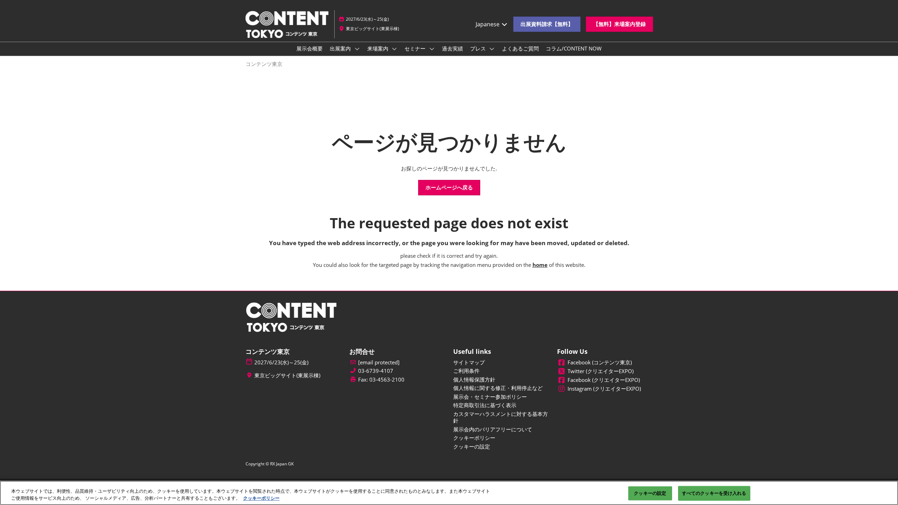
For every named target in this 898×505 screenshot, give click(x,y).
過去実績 (452, 48)
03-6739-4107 (375, 371)
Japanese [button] (488, 24)
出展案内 (341, 48)
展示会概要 (309, 48)
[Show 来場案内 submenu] (394, 48)
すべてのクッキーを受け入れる (714, 493)
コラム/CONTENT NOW (574, 48)
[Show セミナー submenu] (432, 48)
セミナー (415, 48)
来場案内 (378, 48)
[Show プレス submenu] (492, 48)
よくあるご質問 (520, 48)
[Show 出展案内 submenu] (357, 48)
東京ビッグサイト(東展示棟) (372, 29)
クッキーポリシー (261, 497)
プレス (478, 48)
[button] (547, 24)
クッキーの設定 (650, 493)
